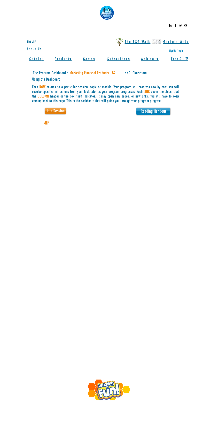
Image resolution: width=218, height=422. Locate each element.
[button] (55, 111)
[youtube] (185, 25)
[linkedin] (170, 25)
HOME (31, 42)
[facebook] (175, 25)
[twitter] (180, 25)
